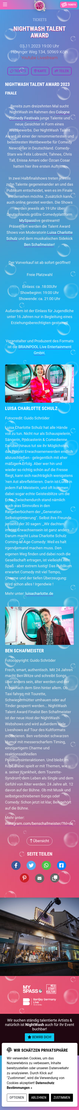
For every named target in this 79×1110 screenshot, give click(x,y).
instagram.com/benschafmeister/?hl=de (39, 823)
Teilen (63, 71)
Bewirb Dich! (41, 1037)
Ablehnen (38, 1098)
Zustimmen (62, 1098)
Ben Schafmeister (39, 244)
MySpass (27, 220)
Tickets (40, 19)
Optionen (16, 1098)
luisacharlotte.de (39, 593)
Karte (41, 71)
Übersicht (40, 841)
